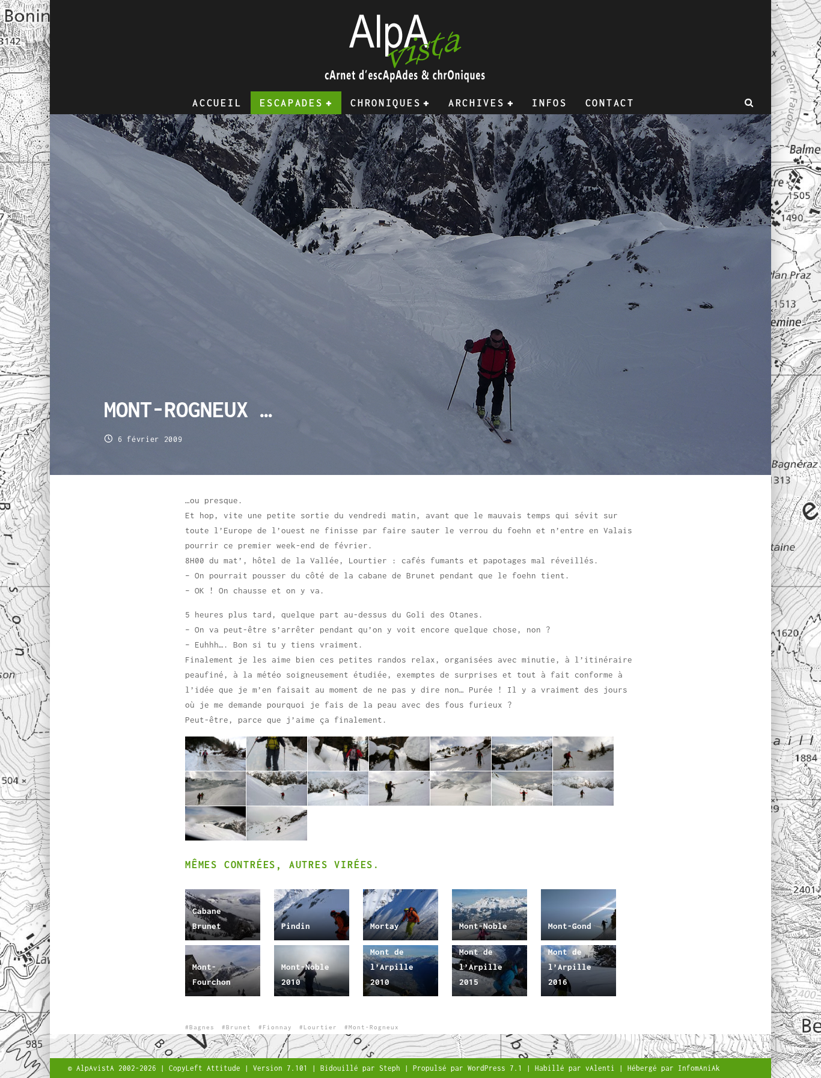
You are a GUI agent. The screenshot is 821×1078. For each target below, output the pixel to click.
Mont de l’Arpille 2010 (392, 967)
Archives (476, 102)
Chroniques (385, 102)
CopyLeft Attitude (207, 1068)
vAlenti (602, 1068)
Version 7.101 (282, 1068)
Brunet (238, 1027)
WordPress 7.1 (497, 1068)
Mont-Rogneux (374, 1027)
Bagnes (202, 1027)
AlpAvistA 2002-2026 (118, 1068)
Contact (610, 102)
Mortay (384, 926)
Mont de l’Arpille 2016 (569, 967)
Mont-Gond (569, 926)
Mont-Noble (483, 926)
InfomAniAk (699, 1068)
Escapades (291, 102)
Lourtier (320, 1027)
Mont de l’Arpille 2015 (480, 967)
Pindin (295, 926)
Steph (391, 1068)
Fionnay (277, 1027)
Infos (549, 102)
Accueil (217, 102)
